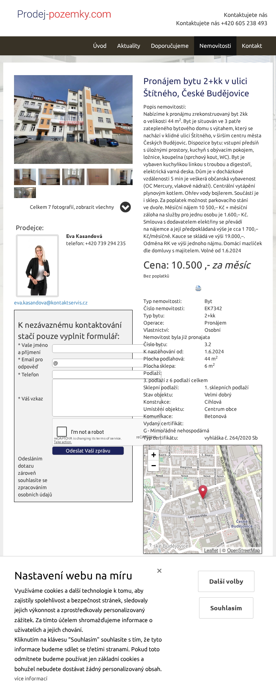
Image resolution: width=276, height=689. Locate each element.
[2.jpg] (25, 195)
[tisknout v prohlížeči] (198, 288)
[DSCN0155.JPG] (25, 176)
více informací (30, 678)
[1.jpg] (122, 176)
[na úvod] (62, 13)
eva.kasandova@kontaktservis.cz (51, 303)
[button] (202, 492)
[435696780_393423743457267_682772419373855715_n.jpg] (73, 119)
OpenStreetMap (243, 550)
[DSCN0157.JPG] (73, 176)
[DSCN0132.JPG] (98, 176)
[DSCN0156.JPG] (49, 176)
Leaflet (211, 550)
